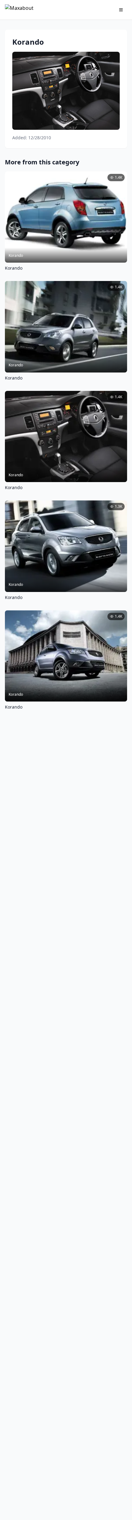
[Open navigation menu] (121, 10)
